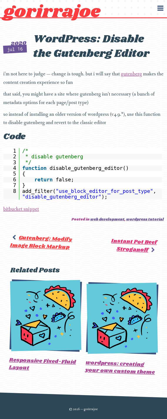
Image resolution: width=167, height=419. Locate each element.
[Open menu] (160, 8)
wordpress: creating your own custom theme (120, 367)
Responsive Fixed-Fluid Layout (42, 364)
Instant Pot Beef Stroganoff (134, 245)
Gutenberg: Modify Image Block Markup (41, 242)
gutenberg (131, 74)
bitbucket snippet (21, 209)
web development (107, 219)
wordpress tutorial (145, 219)
